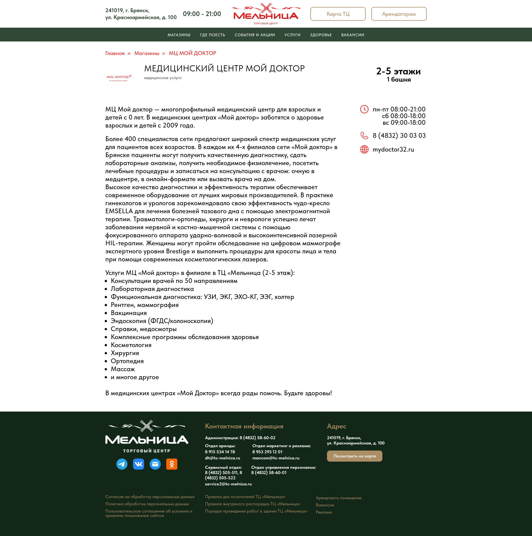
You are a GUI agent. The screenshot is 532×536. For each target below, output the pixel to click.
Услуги (293, 35)
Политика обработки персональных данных (147, 503)
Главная (115, 53)
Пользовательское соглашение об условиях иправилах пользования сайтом (148, 513)
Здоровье (321, 35)
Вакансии (352, 35)
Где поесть (212, 35)
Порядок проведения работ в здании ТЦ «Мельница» (256, 511)
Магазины (179, 35)
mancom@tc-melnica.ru (276, 457)
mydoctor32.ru (393, 149)
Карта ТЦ (338, 14)
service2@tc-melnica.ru (228, 483)
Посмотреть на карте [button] (355, 456)
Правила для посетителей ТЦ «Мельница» (245, 496)
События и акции (255, 35)
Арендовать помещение (339, 497)
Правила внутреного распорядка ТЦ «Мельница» (252, 503)
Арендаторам (399, 14)
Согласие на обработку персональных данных (150, 496)
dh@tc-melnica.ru (222, 457)
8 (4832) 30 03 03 (399, 135)
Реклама (324, 512)
